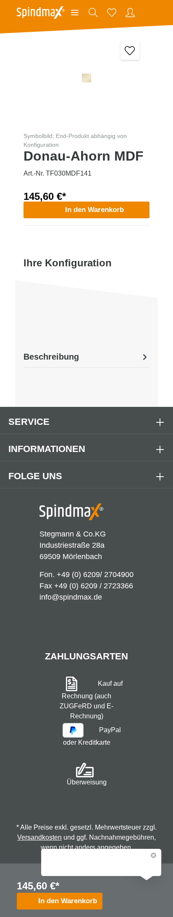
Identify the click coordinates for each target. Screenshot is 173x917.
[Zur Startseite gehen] (41, 12)
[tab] (86, 356)
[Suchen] (93, 12)
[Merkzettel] (111, 12)
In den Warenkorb (94, 210)
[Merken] (130, 50)
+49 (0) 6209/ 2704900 (95, 574)
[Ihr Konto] (130, 12)
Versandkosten (39, 837)
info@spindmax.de (70, 597)
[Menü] (74, 12)
